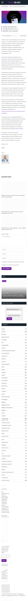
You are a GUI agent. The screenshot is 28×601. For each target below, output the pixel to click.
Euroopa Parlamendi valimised (8, 350)
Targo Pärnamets (6, 35)
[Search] (26, 2)
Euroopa (3, 348)
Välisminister (4, 466)
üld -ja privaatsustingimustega (5, 568)
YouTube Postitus (5, 480)
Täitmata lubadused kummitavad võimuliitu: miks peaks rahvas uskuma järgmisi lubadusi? (13, 296)
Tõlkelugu (4, 445)
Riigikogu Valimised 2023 (7, 407)
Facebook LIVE (5, 420)
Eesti (4, 281)
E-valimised (4, 339)
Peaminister (4, 383)
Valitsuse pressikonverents (7, 472)
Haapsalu (4, 358)
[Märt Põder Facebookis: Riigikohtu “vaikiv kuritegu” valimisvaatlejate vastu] (14, 220)
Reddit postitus (5, 430)
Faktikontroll (4, 356)
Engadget (4, 113)
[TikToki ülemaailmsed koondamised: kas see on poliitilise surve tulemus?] (14, 17)
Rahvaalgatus (5, 399)
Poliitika (3, 388)
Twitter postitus (5, 447)
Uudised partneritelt (6, 456)
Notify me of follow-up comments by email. (13, 262)
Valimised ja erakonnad (7, 464)
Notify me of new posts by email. (11, 265)
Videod (3, 475)
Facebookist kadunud (6, 425)
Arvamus (4, 331)
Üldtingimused (5, 597)
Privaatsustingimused (6, 598)
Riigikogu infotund (6, 405)
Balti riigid (4, 334)
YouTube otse (5, 477)
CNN (6, 144)
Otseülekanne (5, 380)
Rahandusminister (6, 396)
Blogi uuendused (5, 337)
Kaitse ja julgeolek (5, 364)
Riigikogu (4, 402)
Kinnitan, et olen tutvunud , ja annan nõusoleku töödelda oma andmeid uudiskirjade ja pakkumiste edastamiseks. (5, 571)
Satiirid (3, 413)
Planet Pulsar (4, 386)
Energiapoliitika (5, 345)
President (4, 391)
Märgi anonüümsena (14, 315)
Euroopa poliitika (5, 353)
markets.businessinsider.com (9, 111)
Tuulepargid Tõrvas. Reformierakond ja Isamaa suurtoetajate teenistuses (12, 212)
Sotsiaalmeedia (23, 35)
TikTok (3, 148)
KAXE (21, 128)
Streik (3, 439)
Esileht (11, 6)
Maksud (3, 375)
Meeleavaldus (5, 377)
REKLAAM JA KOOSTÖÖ (7, 600)
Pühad (3, 394)
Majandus (4, 372)
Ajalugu (3, 329)
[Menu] (2, 2)
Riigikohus (4, 410)
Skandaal (4, 415)
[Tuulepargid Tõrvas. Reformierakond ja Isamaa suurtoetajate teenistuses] (14, 204)
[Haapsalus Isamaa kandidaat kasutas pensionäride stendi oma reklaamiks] (14, 188)
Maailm (3, 369)
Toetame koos (5, 442)
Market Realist (21, 111)
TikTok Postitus (5, 436)
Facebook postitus (6, 422)
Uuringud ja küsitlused (6, 461)
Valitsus (3, 469)
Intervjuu (4, 361)
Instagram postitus (6, 428)
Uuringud (4, 458)
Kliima (3, 367)
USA (2, 453)
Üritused (3, 450)
